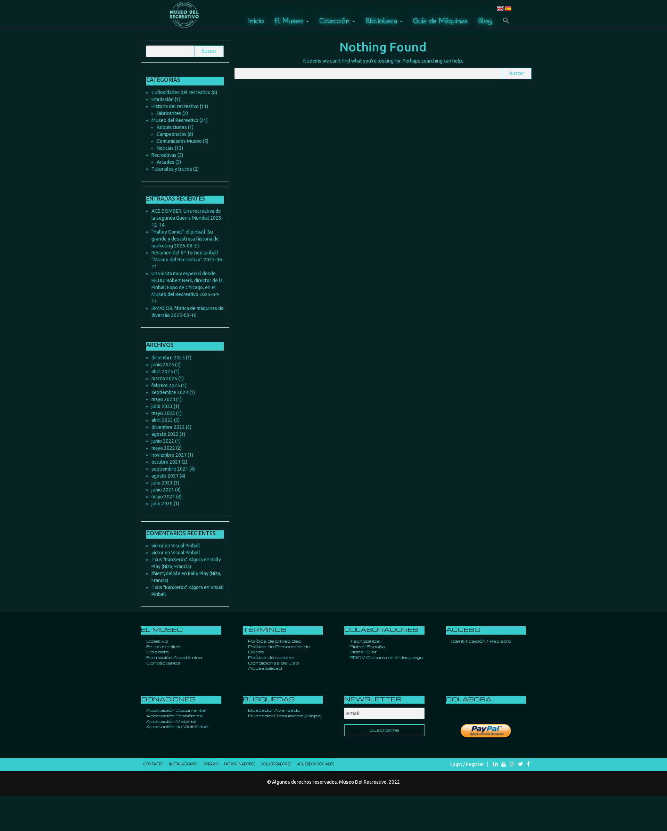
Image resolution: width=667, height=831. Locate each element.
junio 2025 (162, 364)
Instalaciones (183, 764)
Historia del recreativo (175, 106)
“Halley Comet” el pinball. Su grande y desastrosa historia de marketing (185, 239)
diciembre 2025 (168, 357)
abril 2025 (162, 371)
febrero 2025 (165, 385)
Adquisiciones (172, 127)
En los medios (163, 646)
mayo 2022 (163, 448)
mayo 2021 (163, 496)
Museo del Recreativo (174, 120)
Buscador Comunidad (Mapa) (285, 715)
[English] (500, 8)
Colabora (157, 651)
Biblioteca (382, 20)
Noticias (165, 148)
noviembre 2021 (169, 455)
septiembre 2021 (169, 469)
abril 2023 (162, 420)
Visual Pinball (185, 545)
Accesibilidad (265, 668)
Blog (485, 20)
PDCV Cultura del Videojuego (386, 657)
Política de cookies (271, 657)
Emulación (162, 99)
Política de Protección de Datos (279, 649)
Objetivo (157, 641)
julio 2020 (162, 503)
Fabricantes (169, 113)
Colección (335, 20)
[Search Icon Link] (506, 21)
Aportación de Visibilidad (177, 726)
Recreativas (163, 155)
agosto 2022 (165, 434)
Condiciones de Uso (273, 663)
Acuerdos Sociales (315, 764)
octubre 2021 (166, 462)
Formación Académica (174, 657)
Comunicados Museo (179, 141)
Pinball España (367, 646)
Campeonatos (172, 134)
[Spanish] (507, 8)
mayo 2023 (163, 413)
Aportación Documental (176, 710)
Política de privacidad (275, 641)
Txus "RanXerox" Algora (177, 559)
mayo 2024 (163, 399)
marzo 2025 (164, 378)
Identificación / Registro (481, 641)
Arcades (165, 162)
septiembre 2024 (169, 392)
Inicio (256, 20)
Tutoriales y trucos (171, 169)
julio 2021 (162, 483)
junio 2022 (162, 441)
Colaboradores (276, 764)
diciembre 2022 (168, 427)
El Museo (289, 20)
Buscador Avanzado (274, 710)
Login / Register (467, 764)
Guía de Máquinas (440, 20)
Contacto (153, 764)
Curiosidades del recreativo (181, 92)
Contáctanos (163, 663)
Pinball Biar (363, 651)
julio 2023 (162, 406)
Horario (211, 764)
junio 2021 (162, 489)
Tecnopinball (365, 641)
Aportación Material (171, 721)
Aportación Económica (174, 715)
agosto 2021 (165, 476)
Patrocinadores (239, 764)
